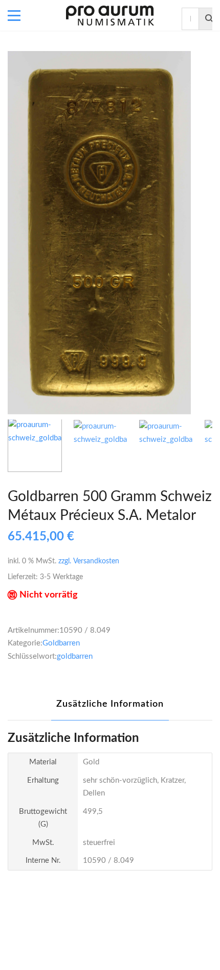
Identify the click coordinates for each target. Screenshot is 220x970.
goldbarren (75, 656)
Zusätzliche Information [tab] (110, 704)
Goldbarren (61, 643)
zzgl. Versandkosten (88, 561)
